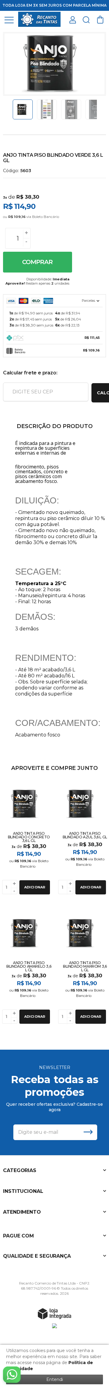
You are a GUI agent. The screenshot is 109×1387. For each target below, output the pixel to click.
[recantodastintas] (39, 19)
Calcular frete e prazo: (30, 373)
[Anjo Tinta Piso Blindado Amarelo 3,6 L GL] (26, 967)
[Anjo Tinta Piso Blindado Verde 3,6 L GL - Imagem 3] (71, 109)
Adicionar (34, 887)
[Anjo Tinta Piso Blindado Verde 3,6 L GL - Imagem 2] (47, 109)
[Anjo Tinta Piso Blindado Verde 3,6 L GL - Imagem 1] (23, 109)
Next (99, 109)
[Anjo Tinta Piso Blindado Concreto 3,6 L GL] (26, 837)
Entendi (54, 1379)
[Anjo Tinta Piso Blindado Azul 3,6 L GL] (82, 837)
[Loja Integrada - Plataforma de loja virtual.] (54, 1313)
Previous (10, 109)
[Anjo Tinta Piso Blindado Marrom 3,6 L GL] (82, 967)
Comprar (37, 262)
